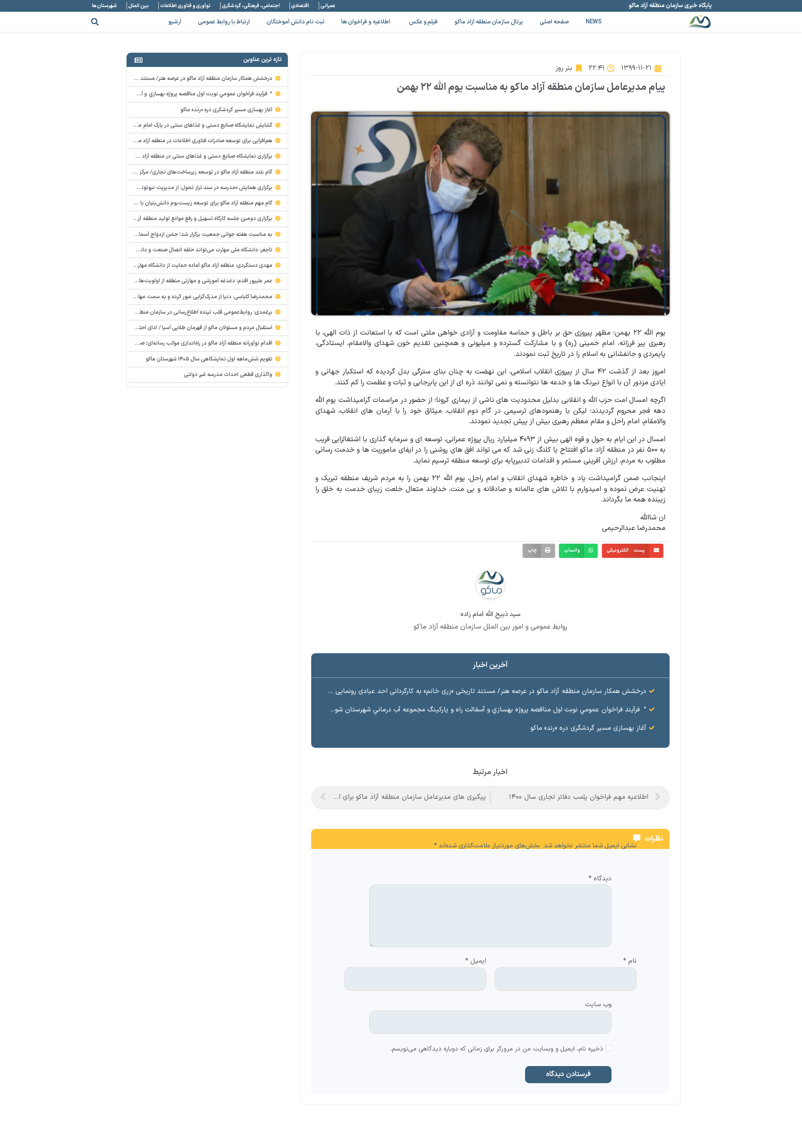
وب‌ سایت (598, 1004)
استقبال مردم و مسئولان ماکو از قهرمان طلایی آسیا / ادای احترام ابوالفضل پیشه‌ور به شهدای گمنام (165, 328)
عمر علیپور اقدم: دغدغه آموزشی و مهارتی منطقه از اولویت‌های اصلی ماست (189, 281)
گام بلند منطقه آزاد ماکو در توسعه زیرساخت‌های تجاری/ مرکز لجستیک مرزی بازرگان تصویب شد (167, 172)
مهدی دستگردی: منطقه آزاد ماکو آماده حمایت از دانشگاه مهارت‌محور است (190, 265)
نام (630, 961)
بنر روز (564, 68)
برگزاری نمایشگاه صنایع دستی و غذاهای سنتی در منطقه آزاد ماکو (201, 156)
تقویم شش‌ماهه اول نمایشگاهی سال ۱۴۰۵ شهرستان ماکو (209, 359)
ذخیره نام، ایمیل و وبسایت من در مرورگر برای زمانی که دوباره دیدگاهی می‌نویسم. (496, 1049)
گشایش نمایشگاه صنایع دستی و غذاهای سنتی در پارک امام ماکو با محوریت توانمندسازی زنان (169, 125)
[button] (95, 22)
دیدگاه (600, 879)
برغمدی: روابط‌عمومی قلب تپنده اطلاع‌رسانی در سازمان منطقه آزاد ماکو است (187, 312)
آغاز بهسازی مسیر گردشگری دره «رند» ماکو (588, 728)
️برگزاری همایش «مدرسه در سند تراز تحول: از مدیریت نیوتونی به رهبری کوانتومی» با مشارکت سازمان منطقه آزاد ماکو (144, 188)
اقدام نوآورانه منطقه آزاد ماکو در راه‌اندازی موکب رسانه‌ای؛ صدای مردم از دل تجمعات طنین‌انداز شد (163, 343)
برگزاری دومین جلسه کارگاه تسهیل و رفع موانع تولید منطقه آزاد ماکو (197, 219)
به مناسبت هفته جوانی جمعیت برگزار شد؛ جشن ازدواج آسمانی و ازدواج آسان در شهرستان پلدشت (164, 234)
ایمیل (475, 961)
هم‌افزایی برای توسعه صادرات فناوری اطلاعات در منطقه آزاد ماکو (202, 141)
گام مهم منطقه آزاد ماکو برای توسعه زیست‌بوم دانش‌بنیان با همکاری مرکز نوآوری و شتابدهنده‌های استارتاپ (154, 203)
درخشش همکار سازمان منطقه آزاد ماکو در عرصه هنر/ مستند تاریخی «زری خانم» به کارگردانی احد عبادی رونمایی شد (485, 691)
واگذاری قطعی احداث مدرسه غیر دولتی (228, 375)
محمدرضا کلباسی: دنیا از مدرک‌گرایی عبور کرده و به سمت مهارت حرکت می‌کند (186, 297)
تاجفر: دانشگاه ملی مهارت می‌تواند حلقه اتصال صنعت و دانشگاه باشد (194, 250)
